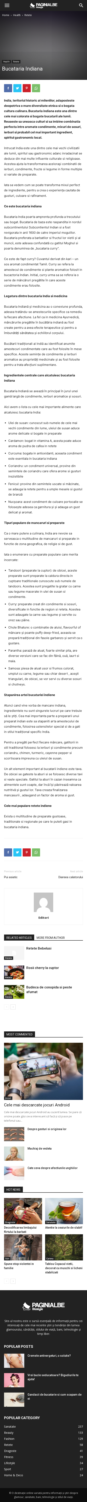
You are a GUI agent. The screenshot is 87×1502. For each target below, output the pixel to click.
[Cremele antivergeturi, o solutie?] (14, 1361)
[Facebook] (8, 88)
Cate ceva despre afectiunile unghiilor (53, 1168)
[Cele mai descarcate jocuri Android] (43, 1071)
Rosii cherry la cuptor (42, 968)
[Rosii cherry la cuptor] (14, 973)
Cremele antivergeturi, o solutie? (49, 1355)
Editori (43, 917)
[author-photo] (43, 912)
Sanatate (50, 1222)
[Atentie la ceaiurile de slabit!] (64, 1211)
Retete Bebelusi (38, 948)
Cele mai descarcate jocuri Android (37, 1105)
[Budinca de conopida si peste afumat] (14, 992)
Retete (28, 15)
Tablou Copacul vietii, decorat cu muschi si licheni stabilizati (64, 1268)
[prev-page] (6, 1007)
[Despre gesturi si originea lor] (14, 1134)
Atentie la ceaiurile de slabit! (63, 1227)
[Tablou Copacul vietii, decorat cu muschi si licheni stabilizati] (64, 1247)
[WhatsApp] (36, 88)
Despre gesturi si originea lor (47, 1129)
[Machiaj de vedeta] (14, 1154)
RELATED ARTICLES (19, 937)
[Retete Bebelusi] (14, 953)
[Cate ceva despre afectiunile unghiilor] (14, 1173)
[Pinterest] (27, 88)
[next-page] (13, 1007)
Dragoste (10, 1222)
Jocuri (8, 1098)
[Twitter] (17, 88)
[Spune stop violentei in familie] (23, 1247)
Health (17, 15)
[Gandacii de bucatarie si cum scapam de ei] (14, 1400)
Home (5, 15)
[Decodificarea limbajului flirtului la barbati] (23, 1211)
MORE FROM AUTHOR (51, 937)
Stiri (7, 1258)
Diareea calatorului (70, 877)
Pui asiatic (11, 877)
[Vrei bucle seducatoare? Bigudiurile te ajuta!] (14, 1380)
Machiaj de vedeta (40, 1148)
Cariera (49, 1258)
